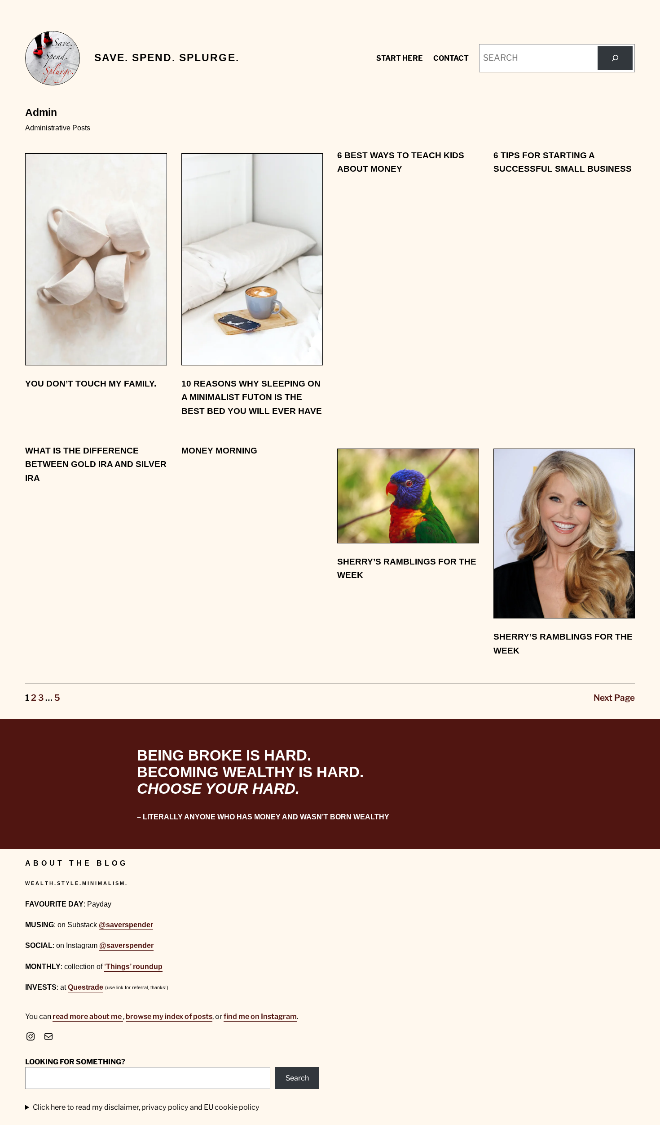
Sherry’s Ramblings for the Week (406, 568)
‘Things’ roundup (133, 966)
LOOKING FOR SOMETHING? (75, 1061)
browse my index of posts (169, 1016)
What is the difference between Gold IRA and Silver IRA (96, 464)
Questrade (85, 987)
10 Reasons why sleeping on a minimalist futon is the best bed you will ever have (251, 397)
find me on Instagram (260, 1016)
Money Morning (219, 450)
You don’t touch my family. (90, 383)
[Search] (615, 58)
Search (297, 1077)
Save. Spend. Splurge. (166, 57)
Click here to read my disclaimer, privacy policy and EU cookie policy (146, 1107)
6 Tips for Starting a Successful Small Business (562, 162)
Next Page (614, 698)
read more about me (88, 1016)
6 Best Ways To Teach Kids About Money (400, 162)
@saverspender (126, 924)
